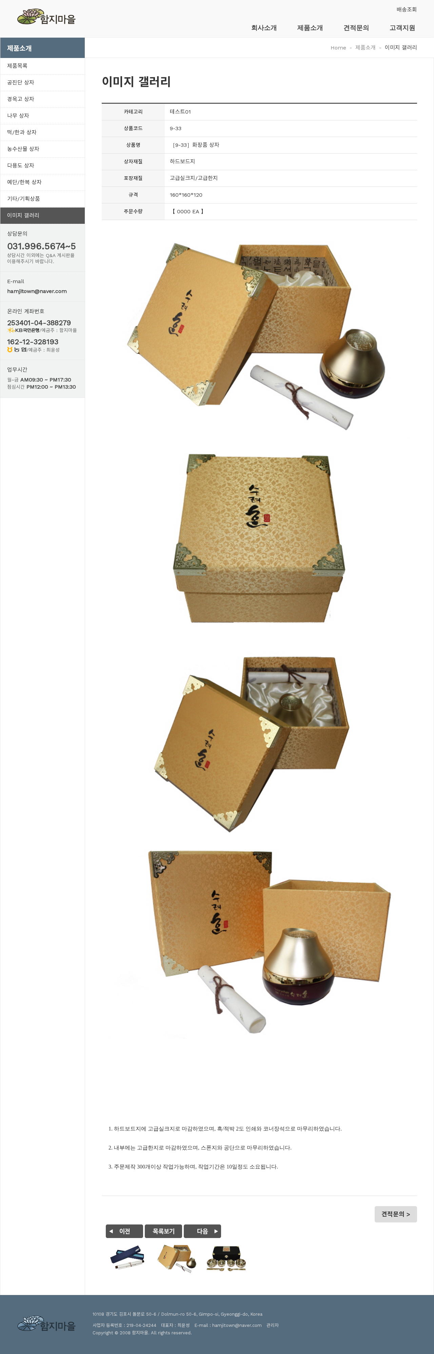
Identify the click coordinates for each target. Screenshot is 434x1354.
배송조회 (407, 9)
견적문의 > (395, 1214)
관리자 (273, 1325)
